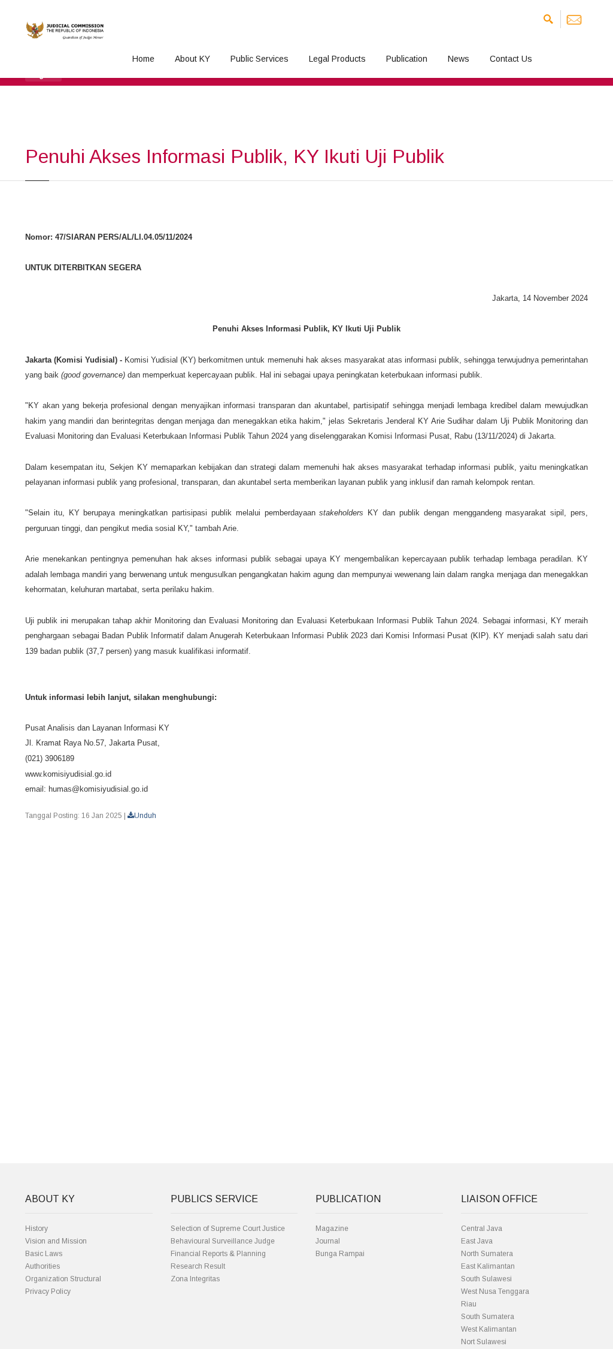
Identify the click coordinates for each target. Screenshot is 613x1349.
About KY (192, 59)
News (458, 59)
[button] (43, 74)
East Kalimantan (488, 1266)
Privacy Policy (48, 1291)
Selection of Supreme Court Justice (228, 1228)
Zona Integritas (195, 1279)
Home (143, 59)
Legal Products (337, 59)
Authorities (42, 1266)
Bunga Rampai (340, 1254)
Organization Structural (63, 1279)
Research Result (198, 1266)
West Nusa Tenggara (495, 1291)
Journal (327, 1241)
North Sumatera (487, 1254)
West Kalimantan (489, 1329)
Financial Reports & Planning (218, 1254)
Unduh (145, 815)
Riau (469, 1304)
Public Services (259, 59)
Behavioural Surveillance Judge (223, 1241)
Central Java (481, 1228)
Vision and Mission (56, 1241)
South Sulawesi (486, 1279)
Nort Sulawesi (483, 1342)
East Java (477, 1241)
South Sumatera (487, 1316)
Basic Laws (43, 1254)
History (36, 1228)
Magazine (331, 1228)
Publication (406, 59)
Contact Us (511, 59)
